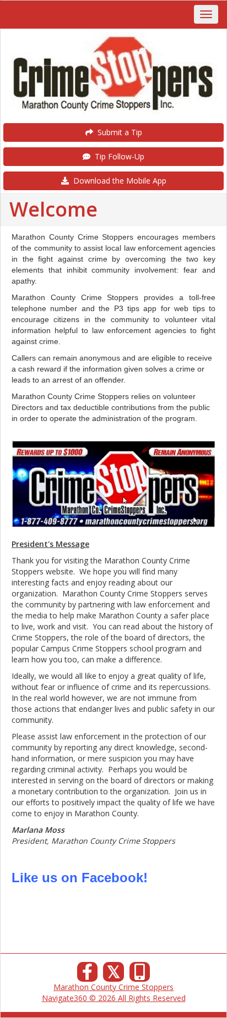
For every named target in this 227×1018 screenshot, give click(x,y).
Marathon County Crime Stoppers (113, 987)
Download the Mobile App (117, 180)
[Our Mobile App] (139, 975)
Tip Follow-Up (117, 156)
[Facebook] (87, 975)
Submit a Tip (117, 132)
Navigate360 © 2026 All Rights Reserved (114, 998)
